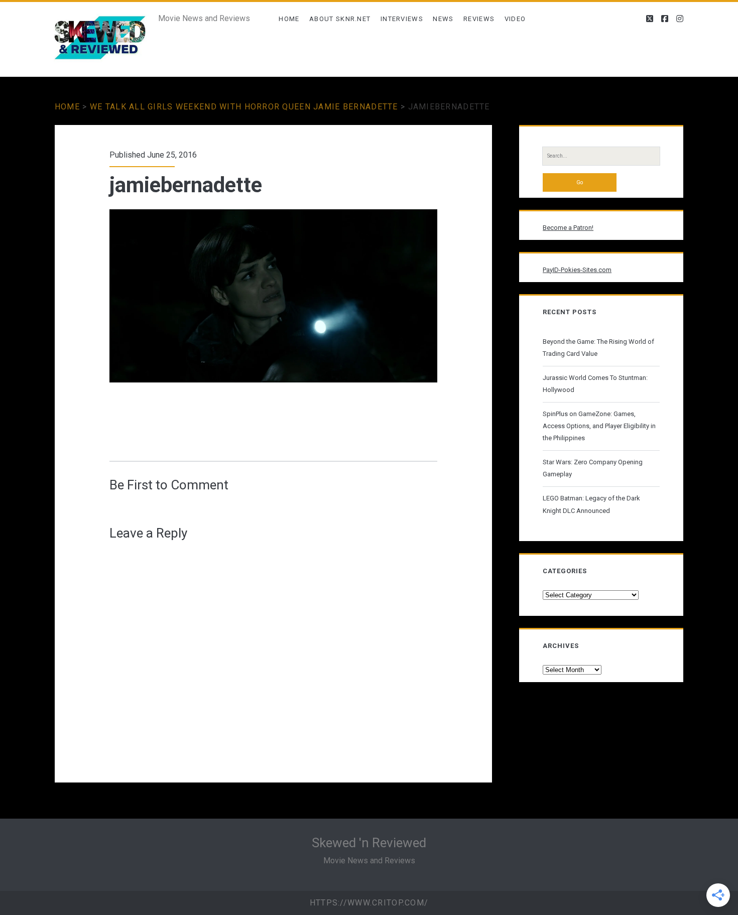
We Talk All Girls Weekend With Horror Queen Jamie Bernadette (244, 106)
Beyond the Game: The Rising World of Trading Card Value (598, 347)
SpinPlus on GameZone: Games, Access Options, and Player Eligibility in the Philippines (599, 426)
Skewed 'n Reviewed (369, 842)
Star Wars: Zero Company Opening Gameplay (593, 468)
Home (289, 19)
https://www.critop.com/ (369, 902)
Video (515, 19)
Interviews (402, 19)
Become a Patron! (568, 227)
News (443, 19)
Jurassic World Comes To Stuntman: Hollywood (595, 384)
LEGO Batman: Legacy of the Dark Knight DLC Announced (591, 504)
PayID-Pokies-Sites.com (577, 270)
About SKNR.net (340, 19)
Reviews (479, 19)
